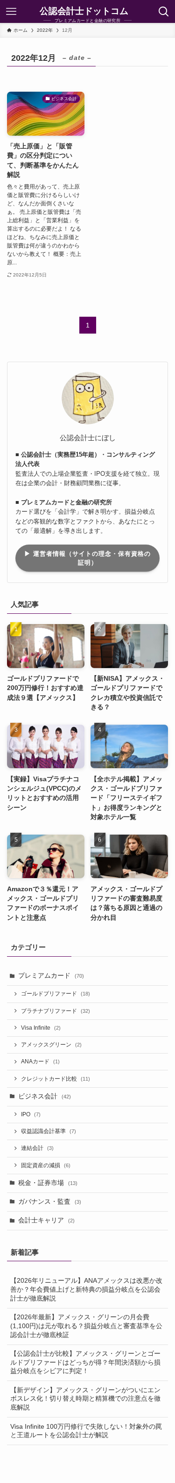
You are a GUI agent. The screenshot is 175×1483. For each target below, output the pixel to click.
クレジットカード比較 (55, 1079)
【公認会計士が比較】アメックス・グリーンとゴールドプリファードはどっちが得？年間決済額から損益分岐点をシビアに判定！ (85, 1362)
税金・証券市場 (47, 1182)
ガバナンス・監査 (49, 1201)
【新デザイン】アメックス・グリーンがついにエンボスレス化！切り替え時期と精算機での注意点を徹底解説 (85, 1399)
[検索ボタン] (164, 11)
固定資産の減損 (45, 1165)
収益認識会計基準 (48, 1131)
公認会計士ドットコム (84, 11)
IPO (31, 1114)
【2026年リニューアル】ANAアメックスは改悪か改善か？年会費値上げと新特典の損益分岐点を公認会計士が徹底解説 (86, 1289)
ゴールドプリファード (55, 993)
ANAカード (40, 1061)
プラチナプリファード (55, 1011)
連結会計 (37, 1148)
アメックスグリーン (51, 1044)
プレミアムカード (51, 975)
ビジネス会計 (44, 1096)
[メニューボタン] (11, 11)
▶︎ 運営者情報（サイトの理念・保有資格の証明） (87, 558)
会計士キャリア (46, 1220)
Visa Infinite (41, 1028)
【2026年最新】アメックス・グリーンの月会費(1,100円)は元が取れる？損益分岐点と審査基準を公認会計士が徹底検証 (86, 1326)
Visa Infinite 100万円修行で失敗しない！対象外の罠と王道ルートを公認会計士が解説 (86, 1431)
